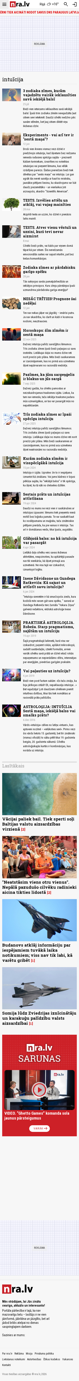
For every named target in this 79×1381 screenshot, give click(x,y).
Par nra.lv (7, 1353)
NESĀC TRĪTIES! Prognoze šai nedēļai (49, 300)
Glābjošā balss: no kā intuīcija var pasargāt (50, 540)
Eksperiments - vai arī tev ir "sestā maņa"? (48, 137)
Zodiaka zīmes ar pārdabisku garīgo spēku (49, 269)
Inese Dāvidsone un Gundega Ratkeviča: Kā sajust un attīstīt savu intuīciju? (49, 582)
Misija (29, 1353)
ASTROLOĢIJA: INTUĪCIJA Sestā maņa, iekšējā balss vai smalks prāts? (49, 710)
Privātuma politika (44, 1353)
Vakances (67, 1359)
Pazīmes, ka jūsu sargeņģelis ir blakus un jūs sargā (49, 376)
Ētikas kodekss (51, 1359)
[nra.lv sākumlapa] (20, 4)
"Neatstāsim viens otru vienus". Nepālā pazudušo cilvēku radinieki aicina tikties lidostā (39, 887)
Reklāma (19, 1353)
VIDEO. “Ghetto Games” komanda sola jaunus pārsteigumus (36, 1116)
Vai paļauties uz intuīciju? (46, 671)
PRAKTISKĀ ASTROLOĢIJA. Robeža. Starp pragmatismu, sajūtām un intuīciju (48, 626)
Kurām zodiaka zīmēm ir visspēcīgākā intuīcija (45, 460)
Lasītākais (13, 766)
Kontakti (6, 1365)
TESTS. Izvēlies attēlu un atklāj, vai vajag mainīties (47, 202)
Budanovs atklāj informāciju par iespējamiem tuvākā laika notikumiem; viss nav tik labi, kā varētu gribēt (37, 952)
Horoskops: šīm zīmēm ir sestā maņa (45, 332)
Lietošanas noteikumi (13, 1359)
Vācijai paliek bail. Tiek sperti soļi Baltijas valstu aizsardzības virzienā (38, 824)
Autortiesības (34, 1359)
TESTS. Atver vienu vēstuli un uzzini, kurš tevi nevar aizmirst (50, 231)
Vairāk (41, 1128)
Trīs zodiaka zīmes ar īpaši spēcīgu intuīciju (47, 416)
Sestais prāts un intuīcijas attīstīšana (46, 496)
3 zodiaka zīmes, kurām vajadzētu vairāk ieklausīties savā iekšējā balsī (49, 94)
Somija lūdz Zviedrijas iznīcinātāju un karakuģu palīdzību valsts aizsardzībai (39, 1018)
